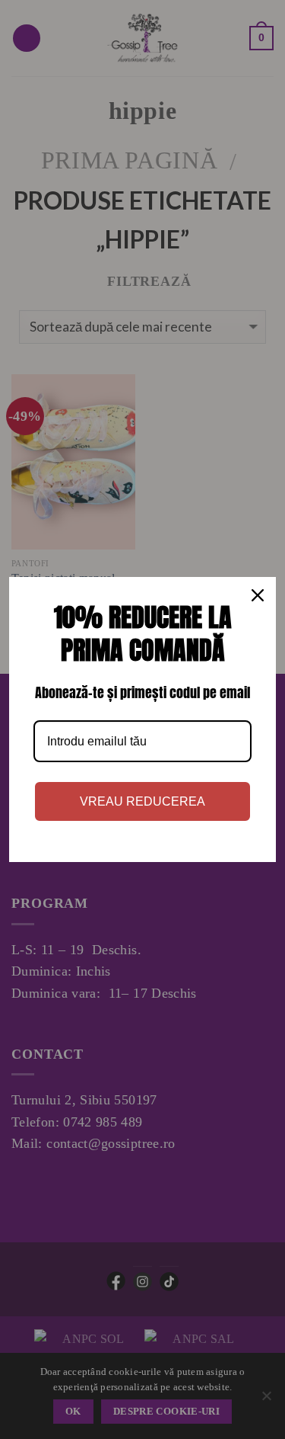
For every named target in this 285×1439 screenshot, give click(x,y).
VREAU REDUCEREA (142, 801)
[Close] (257, 595)
